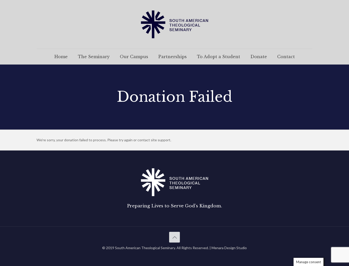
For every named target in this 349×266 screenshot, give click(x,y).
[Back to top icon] (174, 237)
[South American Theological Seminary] (174, 24)
